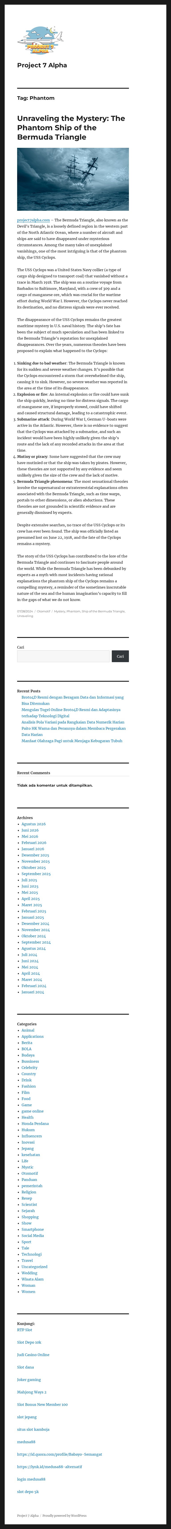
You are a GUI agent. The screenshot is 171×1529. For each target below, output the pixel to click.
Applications (33, 1036)
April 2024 (31, 973)
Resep (27, 1198)
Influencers (32, 1136)
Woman (28, 1285)
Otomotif (43, 611)
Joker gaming (29, 1379)
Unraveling (25, 616)
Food (26, 1098)
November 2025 (36, 861)
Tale (25, 1248)
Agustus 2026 (34, 824)
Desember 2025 (35, 855)
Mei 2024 (30, 967)
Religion (29, 1192)
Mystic (27, 1167)
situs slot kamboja (33, 1429)
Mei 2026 (30, 836)
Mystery (59, 611)
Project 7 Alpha (42, 65)
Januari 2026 (33, 849)
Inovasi (28, 1142)
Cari (20, 647)
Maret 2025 (32, 905)
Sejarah (28, 1210)
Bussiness (30, 1061)
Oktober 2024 (34, 936)
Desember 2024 (35, 923)
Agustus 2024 (34, 948)
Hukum (28, 1130)
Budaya (28, 1055)
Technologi (32, 1254)
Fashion (29, 1086)
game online (33, 1111)
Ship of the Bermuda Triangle (103, 611)
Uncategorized (34, 1266)
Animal (28, 1030)
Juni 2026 (30, 830)
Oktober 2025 (34, 867)
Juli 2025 (29, 880)
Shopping (30, 1217)
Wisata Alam (33, 1279)
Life (25, 1161)
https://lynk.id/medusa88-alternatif (49, 1467)
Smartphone (33, 1229)
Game (27, 1105)
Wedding (29, 1273)
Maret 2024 (32, 979)
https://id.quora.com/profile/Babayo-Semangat (59, 1454)
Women (28, 1291)
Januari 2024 (33, 992)
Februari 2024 (34, 986)
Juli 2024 (29, 954)
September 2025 (36, 874)
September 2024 (36, 942)
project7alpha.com (33, 220)
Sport (26, 1242)
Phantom (73, 611)
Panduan (29, 1179)
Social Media (33, 1235)
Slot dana (25, 1367)
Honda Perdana (35, 1123)
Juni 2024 (30, 961)
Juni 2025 (30, 886)
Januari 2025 (33, 917)
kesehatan (31, 1154)
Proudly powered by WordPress (65, 1516)
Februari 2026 (34, 842)
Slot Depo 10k (29, 1342)
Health (28, 1117)
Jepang (28, 1148)
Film (26, 1092)
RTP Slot (24, 1330)
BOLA (26, 1049)
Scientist (29, 1204)
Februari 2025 (34, 911)
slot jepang (27, 1417)
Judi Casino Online (33, 1355)
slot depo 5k (28, 1491)
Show (26, 1223)
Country (29, 1074)
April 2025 (31, 898)
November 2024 (36, 930)
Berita (27, 1042)
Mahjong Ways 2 (32, 1392)
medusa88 (26, 1442)
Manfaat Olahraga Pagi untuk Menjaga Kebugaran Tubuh (72, 741)
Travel (27, 1260)
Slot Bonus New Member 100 (42, 1404)
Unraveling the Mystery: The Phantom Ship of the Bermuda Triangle (71, 127)
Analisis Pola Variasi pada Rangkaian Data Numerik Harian (73, 722)
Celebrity (29, 1067)
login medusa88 (31, 1479)
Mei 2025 (30, 892)
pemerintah (32, 1186)
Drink (27, 1080)
